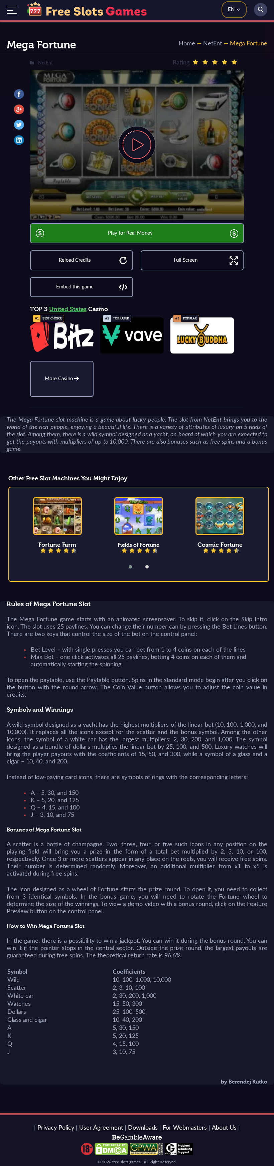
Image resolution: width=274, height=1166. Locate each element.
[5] (234, 62)
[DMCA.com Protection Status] (111, 1153)
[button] (134, 566)
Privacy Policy (55, 1128)
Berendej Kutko (248, 1082)
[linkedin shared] (19, 140)
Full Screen (185, 260)
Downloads (143, 1128)
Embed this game (75, 286)
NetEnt (212, 44)
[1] (195, 62)
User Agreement (101, 1128)
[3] (215, 62)
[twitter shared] (19, 125)
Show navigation (12, 10)
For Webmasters (185, 1128)
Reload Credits (75, 260)
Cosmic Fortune (220, 545)
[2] (205, 62)
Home (187, 44)
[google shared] (19, 109)
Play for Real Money (130, 233)
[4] (224, 62)
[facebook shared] (19, 94)
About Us (224, 1128)
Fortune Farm (57, 545)
